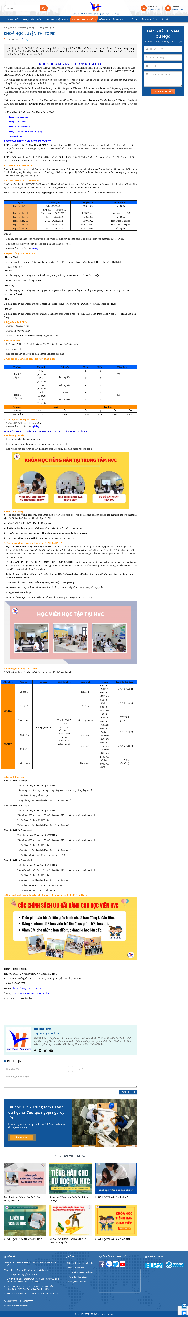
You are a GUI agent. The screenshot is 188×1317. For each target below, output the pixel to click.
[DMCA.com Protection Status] (154, 1267)
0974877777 (178, 9)
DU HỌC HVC (43, 1029)
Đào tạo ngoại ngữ (26, 27)
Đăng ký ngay (163, 91)
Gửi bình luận (128, 1092)
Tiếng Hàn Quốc (46, 27)
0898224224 (154, 9)
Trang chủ (9, 27)
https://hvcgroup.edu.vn (47, 1033)
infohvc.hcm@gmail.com (17, 1305)
